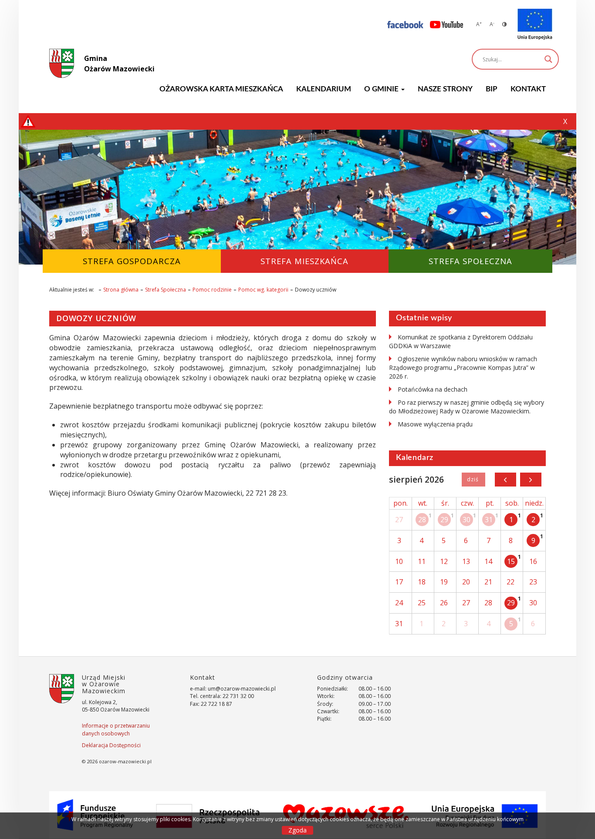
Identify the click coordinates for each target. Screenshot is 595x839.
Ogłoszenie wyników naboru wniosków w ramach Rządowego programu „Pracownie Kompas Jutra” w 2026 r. (463, 367)
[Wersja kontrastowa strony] (504, 24)
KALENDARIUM (323, 89)
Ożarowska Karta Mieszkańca (221, 89)
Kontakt (528, 89)
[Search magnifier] (548, 59)
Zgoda (297, 830)
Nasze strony (445, 89)
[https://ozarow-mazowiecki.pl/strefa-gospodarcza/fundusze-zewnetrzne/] (534, 24)
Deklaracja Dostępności (111, 745)
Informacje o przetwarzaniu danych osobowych (116, 729)
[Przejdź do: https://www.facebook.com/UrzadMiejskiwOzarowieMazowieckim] (405, 24)
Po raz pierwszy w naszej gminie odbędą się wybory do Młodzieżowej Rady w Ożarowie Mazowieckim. (466, 406)
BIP (491, 89)
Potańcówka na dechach (432, 389)
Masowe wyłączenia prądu (435, 424)
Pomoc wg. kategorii (263, 289)
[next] (530, 480)
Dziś (473, 480)
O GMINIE (382, 89)
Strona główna (121, 289)
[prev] (505, 480)
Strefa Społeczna (165, 289)
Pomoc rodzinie (212, 289)
